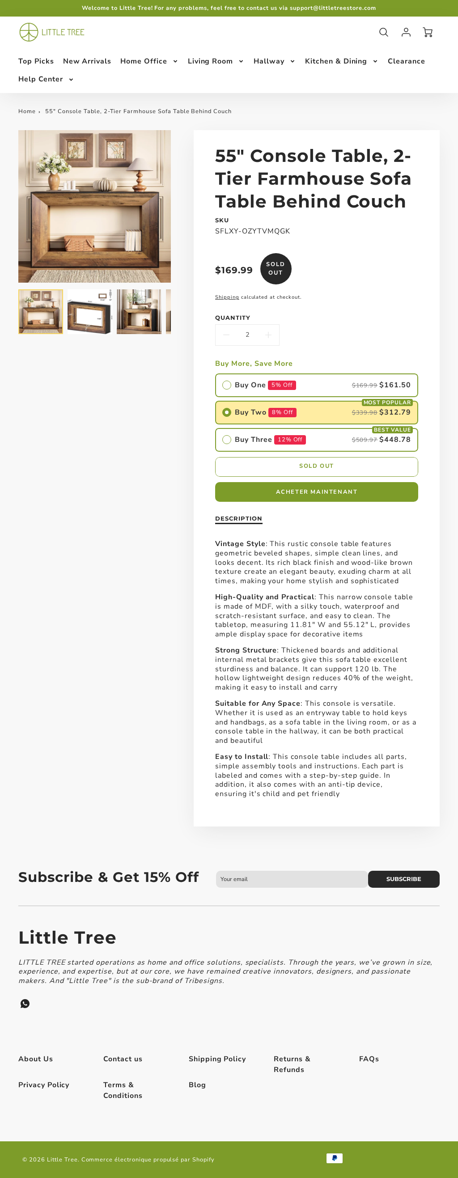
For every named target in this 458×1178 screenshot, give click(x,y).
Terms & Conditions (123, 1090)
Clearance (406, 61)
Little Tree (67, 937)
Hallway (269, 61)
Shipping (227, 297)
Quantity (232, 317)
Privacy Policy (43, 1085)
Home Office (143, 61)
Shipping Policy (217, 1059)
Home (27, 111)
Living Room (210, 61)
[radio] (316, 385)
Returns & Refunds (292, 1064)
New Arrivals (87, 61)
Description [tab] (239, 518)
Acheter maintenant (317, 492)
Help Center (40, 79)
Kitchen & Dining (336, 61)
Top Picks (36, 61)
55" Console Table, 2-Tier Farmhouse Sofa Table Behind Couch (138, 111)
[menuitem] (36, 61)
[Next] (177, 206)
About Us (35, 1059)
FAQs (369, 1059)
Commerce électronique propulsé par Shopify (148, 1160)
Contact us (123, 1059)
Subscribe (403, 879)
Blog (197, 1085)
